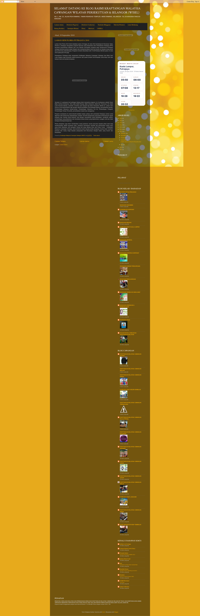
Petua (83, 28)
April (122, 144)
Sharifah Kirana (124, 569)
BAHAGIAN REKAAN (125, 222)
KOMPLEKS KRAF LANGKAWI (128, 497)
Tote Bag (122, 582)
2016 (120, 118)
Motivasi (91, 28)
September (124, 140)
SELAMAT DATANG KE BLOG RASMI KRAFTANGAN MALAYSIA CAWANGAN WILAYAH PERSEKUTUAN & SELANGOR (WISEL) (97, 10)
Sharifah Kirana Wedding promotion (128, 570)
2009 (120, 147)
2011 (120, 129)
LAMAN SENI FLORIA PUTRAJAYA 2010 (72, 40)
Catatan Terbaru (60, 141)
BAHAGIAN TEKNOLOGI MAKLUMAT (130, 292)
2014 (120, 122)
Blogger (116, 612)
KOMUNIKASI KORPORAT (127, 209)
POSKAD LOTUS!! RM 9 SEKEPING (129, 564)
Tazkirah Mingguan (104, 25)
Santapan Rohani (73, 28)
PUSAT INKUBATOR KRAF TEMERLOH (130, 524)
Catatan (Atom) (63, 144)
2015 (120, 120)
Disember (123, 133)
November (123, 135)
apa (121, 563)
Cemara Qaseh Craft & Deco (127, 548)
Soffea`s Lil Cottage (125, 544)
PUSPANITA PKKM (125, 320)
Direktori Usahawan (88, 25)
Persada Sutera (124, 553)
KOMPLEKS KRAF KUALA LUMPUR (129, 227)
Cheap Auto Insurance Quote (124, 183)
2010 (120, 131)
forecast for (131, 110)
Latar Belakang (133, 25)
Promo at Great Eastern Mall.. (127, 576)
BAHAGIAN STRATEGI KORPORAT (129, 253)
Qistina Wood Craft (125, 559)
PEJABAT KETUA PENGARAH (128, 192)
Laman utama (59, 25)
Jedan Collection (124, 586)
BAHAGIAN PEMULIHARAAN (128, 279)
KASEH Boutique (124, 580)
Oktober (123, 137)
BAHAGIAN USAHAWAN (126, 205)
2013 (120, 125)
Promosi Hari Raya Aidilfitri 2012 (127, 554)
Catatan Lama (108, 141)
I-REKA (100, 28)
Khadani (122, 575)
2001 (120, 149)
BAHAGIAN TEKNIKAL (126, 240)
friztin (103, 612)
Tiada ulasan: (96, 135)
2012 (120, 127)
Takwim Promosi (119, 25)
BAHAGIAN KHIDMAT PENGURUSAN (130, 266)
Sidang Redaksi (59, 28)
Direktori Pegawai (72, 25)
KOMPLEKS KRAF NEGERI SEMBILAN (130, 389)
